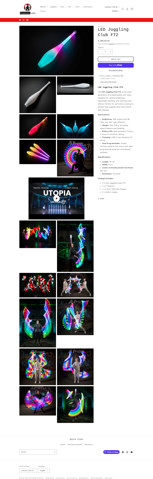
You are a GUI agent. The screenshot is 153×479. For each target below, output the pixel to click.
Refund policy (50, 478)
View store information (108, 82)
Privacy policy (60, 478)
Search (62, 444)
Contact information (96, 478)
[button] (44, 7)
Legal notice (108, 478)
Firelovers (28, 478)
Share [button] (102, 198)
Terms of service (72, 478)
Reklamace (89, 444)
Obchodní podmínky (75, 444)
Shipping (111, 44)
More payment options (116, 70)
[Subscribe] (54, 451)
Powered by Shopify (37, 478)
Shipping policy (83, 478)
